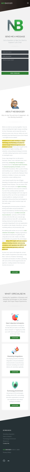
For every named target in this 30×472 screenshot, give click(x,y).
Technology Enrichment (9, 438)
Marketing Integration (8, 434)
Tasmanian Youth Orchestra (19, 164)
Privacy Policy (7, 452)
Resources (6, 441)
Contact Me (6, 443)
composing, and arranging (16, 162)
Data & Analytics (7, 436)
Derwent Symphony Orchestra (12, 166)
